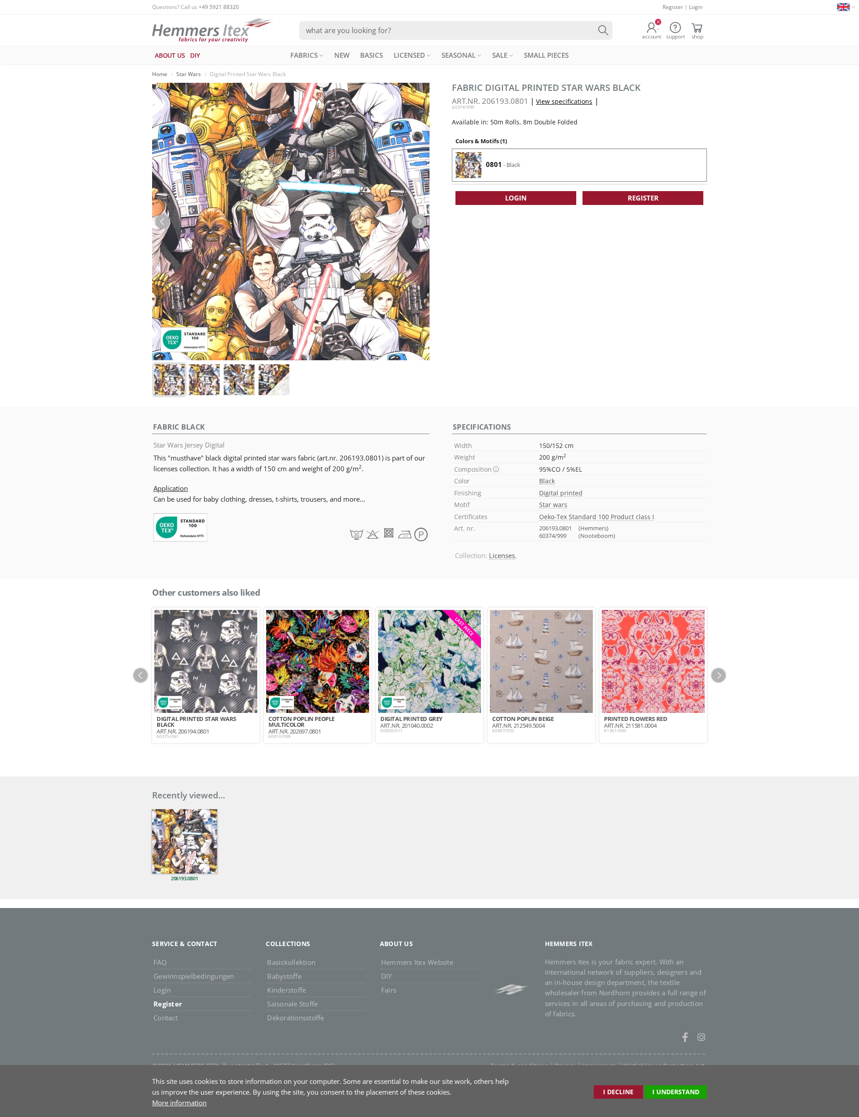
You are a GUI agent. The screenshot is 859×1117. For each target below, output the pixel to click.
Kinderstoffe (286, 989)
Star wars (553, 504)
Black (547, 481)
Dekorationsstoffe (295, 1017)
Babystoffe (284, 976)
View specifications (564, 101)
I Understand (675, 1091)
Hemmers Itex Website (417, 962)
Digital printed (561, 493)
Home (159, 74)
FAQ (160, 962)
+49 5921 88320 (219, 7)
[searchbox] (455, 30)
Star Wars (188, 74)
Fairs (388, 989)
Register (673, 7)
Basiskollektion (291, 962)
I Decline (618, 1091)
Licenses (502, 555)
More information (179, 1102)
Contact (165, 1017)
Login (695, 7)
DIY (386, 976)
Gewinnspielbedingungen (193, 976)
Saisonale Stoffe (292, 1003)
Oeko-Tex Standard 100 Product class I (596, 516)
